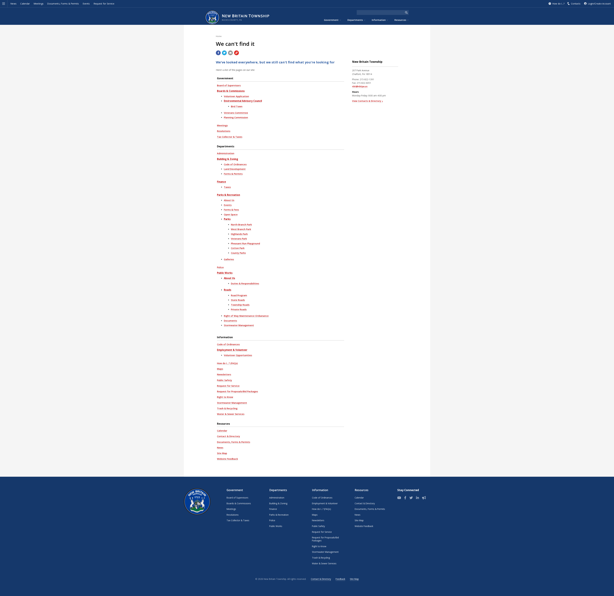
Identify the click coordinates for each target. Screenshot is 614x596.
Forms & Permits (233, 173)
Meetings (38, 3)
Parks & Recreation (228, 194)
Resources (223, 423)
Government (225, 78)
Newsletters (224, 374)
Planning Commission (236, 117)
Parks (227, 219)
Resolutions (223, 131)
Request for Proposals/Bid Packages (237, 391)
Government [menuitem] (331, 19)
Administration (225, 153)
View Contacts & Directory (366, 100)
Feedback (340, 578)
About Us (229, 200)
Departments (225, 146)
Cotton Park (237, 248)
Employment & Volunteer (232, 349)
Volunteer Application (236, 96)
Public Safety (224, 380)
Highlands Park (239, 234)
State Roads (238, 300)
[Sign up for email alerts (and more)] (424, 498)
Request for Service (104, 3)
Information (225, 337)
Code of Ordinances (235, 164)
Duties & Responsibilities (245, 283)
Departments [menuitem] (355, 19)
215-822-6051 (364, 82)
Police (220, 267)
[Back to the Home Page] (238, 17)
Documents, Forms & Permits (63, 3)
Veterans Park (239, 238)
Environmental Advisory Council (243, 100)
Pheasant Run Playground (245, 243)
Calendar (25, 3)
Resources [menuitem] (400, 19)
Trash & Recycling (227, 408)
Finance (221, 181)
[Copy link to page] (236, 52)
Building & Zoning (227, 159)
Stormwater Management (239, 325)
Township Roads (240, 304)
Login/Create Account (599, 3)
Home (219, 36)
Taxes (227, 187)
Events (86, 3)
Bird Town (236, 106)
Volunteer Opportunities (238, 355)
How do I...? (558, 3)
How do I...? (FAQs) (227, 363)
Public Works (224, 272)
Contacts (575, 3)
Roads (227, 289)
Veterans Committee (236, 112)
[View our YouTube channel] (399, 498)
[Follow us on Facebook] (405, 498)
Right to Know (225, 397)
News (13, 3)
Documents (230, 320)
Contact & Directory (228, 436)
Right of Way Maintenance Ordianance (246, 315)
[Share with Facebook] (218, 52)
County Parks (238, 252)
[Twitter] (411, 498)
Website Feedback (227, 458)
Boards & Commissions (231, 91)
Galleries (229, 259)
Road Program (239, 295)
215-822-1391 (367, 79)
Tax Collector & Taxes (229, 136)
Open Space (231, 214)
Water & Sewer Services (230, 414)
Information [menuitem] (379, 19)
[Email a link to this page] (230, 52)
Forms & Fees (231, 209)
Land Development (235, 169)
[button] (3, 3)
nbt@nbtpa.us (359, 86)
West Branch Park (241, 229)
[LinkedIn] (417, 498)
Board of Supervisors (229, 85)
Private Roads (239, 309)
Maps (220, 368)
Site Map (222, 453)
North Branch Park (241, 224)
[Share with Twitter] (224, 52)
